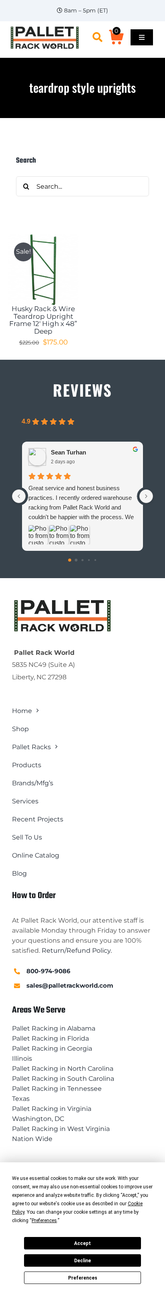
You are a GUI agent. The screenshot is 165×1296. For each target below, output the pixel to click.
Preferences (82, 1278)
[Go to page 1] (76, 559)
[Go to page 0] (69, 560)
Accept (82, 1243)
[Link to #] (98, 37)
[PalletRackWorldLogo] (44, 28)
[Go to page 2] (82, 560)
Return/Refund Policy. (77, 950)
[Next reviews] (146, 496)
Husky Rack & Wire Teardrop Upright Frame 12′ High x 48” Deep (43, 320)
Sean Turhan (68, 452)
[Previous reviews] (19, 496)
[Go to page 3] (89, 560)
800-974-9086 (48, 971)
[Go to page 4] (95, 560)
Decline (82, 1260)
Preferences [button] (44, 1220)
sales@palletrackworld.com (69, 985)
